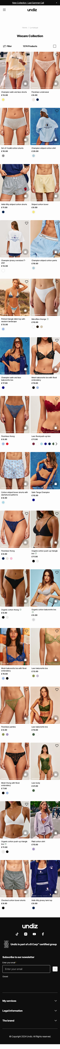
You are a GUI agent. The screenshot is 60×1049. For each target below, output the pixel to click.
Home (24, 27)
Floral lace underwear (40, 92)
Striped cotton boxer (40, 204)
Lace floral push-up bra (41, 436)
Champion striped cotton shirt (44, 148)
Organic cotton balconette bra (44, 610)
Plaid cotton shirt (38, 841)
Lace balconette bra (40, 668)
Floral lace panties (8, 727)
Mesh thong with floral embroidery (10, 784)
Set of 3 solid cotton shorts (12, 148)
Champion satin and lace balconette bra (11, 378)
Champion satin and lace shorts (14, 92)
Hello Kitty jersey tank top (42, 900)
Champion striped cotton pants (44, 260)
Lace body (36, 783)
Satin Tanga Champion (41, 492)
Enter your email (9, 962)
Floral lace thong (8, 436)
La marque (34, 27)
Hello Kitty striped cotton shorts (14, 204)
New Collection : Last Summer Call (28, 2)
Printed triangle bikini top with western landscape (13, 320)
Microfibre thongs (39, 319)
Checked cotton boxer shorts (13, 900)
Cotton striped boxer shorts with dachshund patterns (14, 493)
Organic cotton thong (10, 610)
